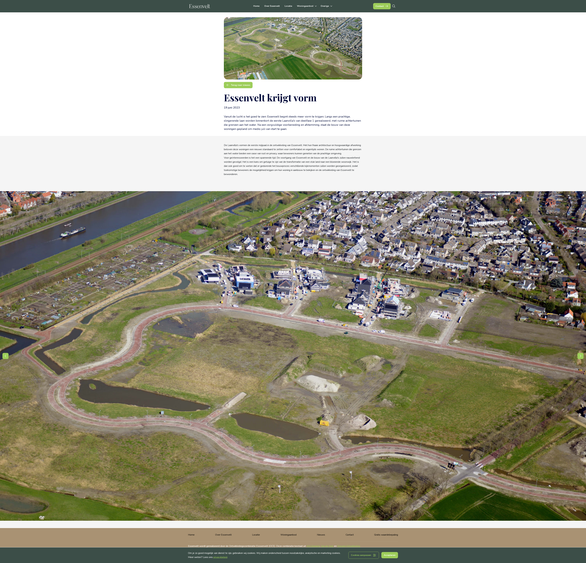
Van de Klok (327, 546)
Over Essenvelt (272, 6)
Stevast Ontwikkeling (348, 546)
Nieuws (321, 534)
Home (256, 6)
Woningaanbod (288, 534)
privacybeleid (220, 557)
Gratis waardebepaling (386, 534)
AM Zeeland (313, 546)
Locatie (288, 6)
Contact (350, 534)
